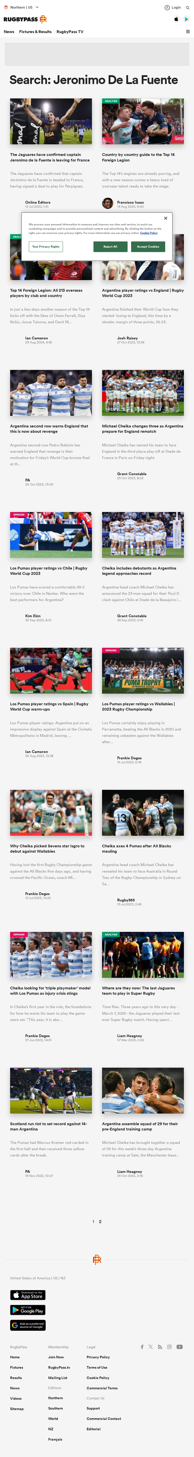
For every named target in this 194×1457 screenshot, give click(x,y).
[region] (97, 236)
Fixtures (16, 1367)
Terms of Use (97, 1367)
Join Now (56, 1357)
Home (15, 1357)
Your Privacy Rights (46, 247)
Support (93, 1408)
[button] (188, 31)
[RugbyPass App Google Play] (97, 1310)
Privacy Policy (98, 1357)
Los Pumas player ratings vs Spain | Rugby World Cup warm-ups (49, 706)
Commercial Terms (102, 1388)
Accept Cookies (148, 247)
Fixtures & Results (35, 31)
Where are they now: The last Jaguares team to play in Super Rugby (138, 990)
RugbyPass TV (70, 31)
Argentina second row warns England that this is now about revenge (49, 428)
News (9, 31)
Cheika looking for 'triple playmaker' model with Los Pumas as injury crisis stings (50, 990)
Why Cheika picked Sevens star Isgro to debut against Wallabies (47, 848)
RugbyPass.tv (59, 1367)
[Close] (165, 218)
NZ (50, 1429)
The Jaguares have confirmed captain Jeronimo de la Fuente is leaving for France (50, 157)
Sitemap (17, 1408)
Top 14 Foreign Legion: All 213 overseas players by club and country (46, 293)
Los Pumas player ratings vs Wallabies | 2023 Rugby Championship (138, 706)
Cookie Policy (98, 1377)
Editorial (94, 1429)
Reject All (110, 247)
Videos (15, 1398)
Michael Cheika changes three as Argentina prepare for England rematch (142, 428)
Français (55, 1439)
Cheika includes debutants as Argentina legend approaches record (139, 570)
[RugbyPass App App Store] (97, 1296)
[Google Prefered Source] (97, 1326)
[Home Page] (25, 19)
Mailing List (57, 1377)
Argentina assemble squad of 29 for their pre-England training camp (140, 1126)
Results (16, 1377)
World (53, 1418)
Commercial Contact (104, 1418)
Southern (55, 1408)
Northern (55, 1397)
